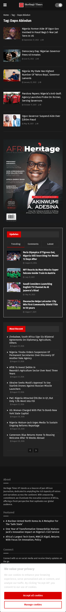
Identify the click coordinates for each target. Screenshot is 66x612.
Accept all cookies (33, 595)
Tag (13, 15)
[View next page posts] (36, 450)
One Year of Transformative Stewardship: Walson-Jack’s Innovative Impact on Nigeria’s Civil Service (33, 530)
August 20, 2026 (18, 417)
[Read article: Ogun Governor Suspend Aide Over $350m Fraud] (11, 120)
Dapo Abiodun (23, 15)
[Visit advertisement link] (33, 181)
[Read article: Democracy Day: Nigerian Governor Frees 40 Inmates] (11, 55)
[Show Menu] (5, 5)
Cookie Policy (45, 587)
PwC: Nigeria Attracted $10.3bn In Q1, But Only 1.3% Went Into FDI (31, 400)
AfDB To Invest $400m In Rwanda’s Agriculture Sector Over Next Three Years (33, 370)
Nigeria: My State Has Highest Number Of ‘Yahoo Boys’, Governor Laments (41, 75)
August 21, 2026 (18, 346)
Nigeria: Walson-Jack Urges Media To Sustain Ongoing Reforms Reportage (33, 424)
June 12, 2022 (29, 59)
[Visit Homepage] (31, 5)
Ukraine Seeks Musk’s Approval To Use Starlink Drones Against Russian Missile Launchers (30, 385)
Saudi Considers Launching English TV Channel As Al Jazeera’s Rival (37, 287)
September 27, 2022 (31, 40)
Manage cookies (33, 604)
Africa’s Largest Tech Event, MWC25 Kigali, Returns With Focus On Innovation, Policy (32, 538)
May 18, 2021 (29, 124)
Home (6, 15)
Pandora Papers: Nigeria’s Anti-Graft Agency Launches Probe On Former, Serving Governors (41, 97)
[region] (33, 587)
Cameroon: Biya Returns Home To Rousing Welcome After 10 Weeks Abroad (31, 436)
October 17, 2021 (30, 105)
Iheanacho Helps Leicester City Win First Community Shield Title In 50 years (40, 304)
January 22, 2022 (30, 82)
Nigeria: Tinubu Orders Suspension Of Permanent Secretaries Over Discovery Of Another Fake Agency (31, 355)
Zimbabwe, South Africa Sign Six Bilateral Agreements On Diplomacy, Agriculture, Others (31, 339)
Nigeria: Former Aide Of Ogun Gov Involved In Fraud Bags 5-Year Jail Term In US (40, 32)
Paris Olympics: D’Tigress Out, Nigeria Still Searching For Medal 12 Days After (40, 255)
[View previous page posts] (30, 450)
